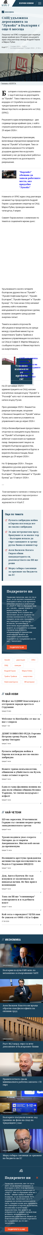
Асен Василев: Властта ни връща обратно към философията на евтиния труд (20, 1008)
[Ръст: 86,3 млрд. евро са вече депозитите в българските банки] (21, 1029)
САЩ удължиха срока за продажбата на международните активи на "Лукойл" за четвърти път (29, 367)
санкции (17, 665)
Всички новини (26, 3)
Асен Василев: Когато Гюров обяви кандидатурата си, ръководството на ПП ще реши (23, 557)
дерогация (20, 660)
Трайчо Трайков (10, 676)
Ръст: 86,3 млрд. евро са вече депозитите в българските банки (21, 1045)
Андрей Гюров (10, 671)
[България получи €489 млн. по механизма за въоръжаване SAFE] (21, 956)
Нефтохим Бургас (11, 682)
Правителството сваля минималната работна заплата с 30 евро (22, 1082)
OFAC (33, 660)
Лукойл (7, 660)
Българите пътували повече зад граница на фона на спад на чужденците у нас (20, 1120)
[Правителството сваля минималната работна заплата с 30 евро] (21, 1065)
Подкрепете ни (17, 647)
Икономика (9, 12)
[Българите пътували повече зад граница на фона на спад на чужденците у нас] (21, 1103)
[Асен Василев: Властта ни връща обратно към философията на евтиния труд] (21, 991)
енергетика (27, 676)
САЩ (6, 665)
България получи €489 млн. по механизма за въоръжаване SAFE (20, 971)
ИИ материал (29, 682)
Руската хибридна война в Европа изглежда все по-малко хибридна (23, 523)
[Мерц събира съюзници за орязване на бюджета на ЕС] (21, 1141)
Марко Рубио (27, 671)
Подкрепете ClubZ (16, 1229)
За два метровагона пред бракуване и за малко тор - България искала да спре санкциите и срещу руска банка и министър (23, 538)
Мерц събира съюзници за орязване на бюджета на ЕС (22, 571)
